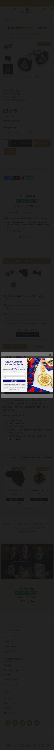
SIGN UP (14, 381)
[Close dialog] (52, 360)
